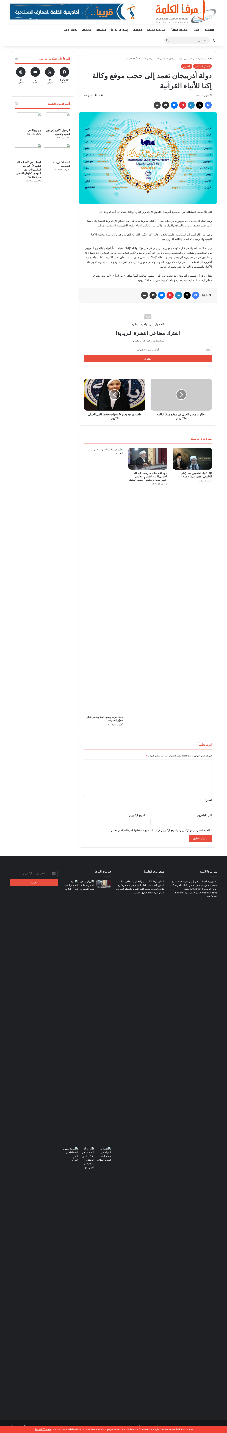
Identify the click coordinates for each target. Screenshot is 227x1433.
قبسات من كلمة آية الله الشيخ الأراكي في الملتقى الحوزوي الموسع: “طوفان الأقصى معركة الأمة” (28, 169)
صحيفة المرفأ (179, 29)
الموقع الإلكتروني (137, 815)
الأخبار (196, 29)
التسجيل (101, 29)
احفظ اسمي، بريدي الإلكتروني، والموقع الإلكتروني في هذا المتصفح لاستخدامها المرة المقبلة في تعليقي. (159, 830)
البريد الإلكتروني (203, 815)
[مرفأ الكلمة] (184, 12)
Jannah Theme (43, 1429)
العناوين (186, 66)
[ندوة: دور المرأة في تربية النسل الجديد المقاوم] (103, 1280)
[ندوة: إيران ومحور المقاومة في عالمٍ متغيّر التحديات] (103, 580)
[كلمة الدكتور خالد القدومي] (57, 151)
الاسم (208, 800)
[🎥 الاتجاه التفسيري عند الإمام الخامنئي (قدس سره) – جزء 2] (192, 459)
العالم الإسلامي (191, 58)
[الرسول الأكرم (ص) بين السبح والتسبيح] (57, 119)
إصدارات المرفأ (119, 29)
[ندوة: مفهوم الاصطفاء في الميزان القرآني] (70, 1154)
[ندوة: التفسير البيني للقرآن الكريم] (70, 885)
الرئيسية (209, 29)
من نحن (86, 29)
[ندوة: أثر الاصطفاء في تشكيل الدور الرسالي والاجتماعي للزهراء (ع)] (87, 1158)
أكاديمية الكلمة (156, 29)
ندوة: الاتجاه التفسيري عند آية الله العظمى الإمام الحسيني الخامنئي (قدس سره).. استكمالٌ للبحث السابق (148, 476)
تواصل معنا (70, 29)
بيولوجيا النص (34, 130)
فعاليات (137, 29)
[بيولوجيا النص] (28, 119)
